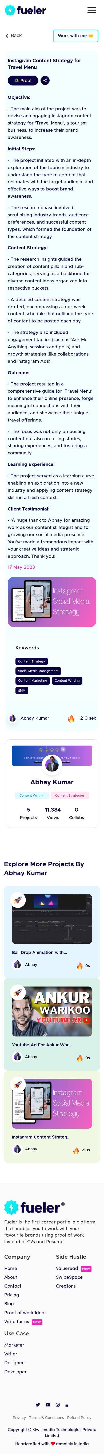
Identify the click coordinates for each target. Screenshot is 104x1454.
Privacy (19, 1418)
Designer (14, 1363)
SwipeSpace (69, 1277)
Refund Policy (79, 1418)
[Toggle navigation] (91, 10)
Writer (10, 1354)
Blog (9, 1304)
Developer (15, 1372)
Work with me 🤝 (76, 36)
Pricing (11, 1295)
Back (16, 35)
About (10, 1277)
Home (10, 1268)
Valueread (73, 1268)
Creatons (66, 1286)
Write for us (22, 1322)
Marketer (14, 1345)
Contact (12, 1286)
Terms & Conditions (46, 1418)
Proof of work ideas (25, 1313)
